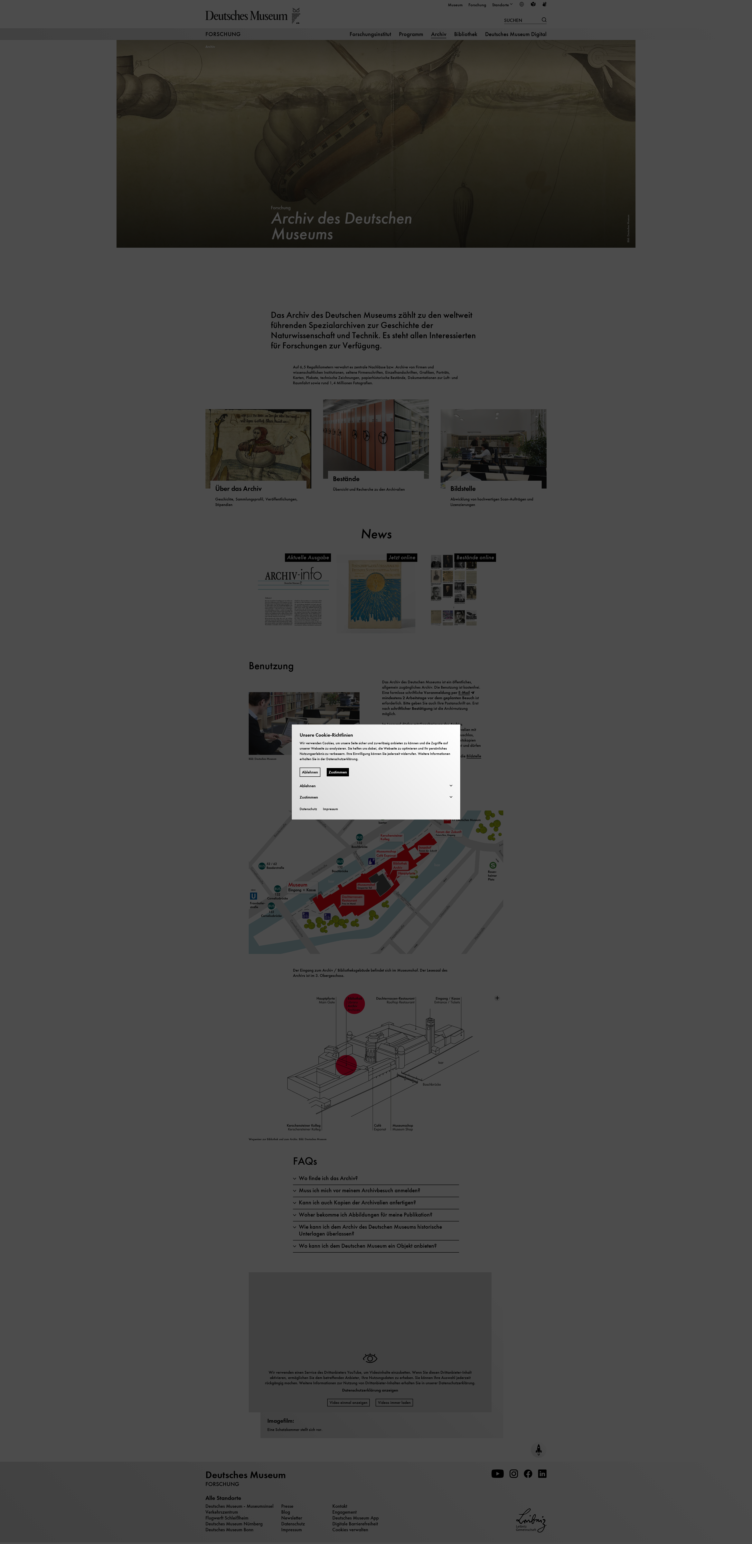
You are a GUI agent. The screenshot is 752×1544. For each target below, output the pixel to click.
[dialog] (376, 772)
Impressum (330, 809)
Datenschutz (308, 809)
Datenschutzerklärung (342, 759)
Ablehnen (310, 772)
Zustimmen (338, 772)
